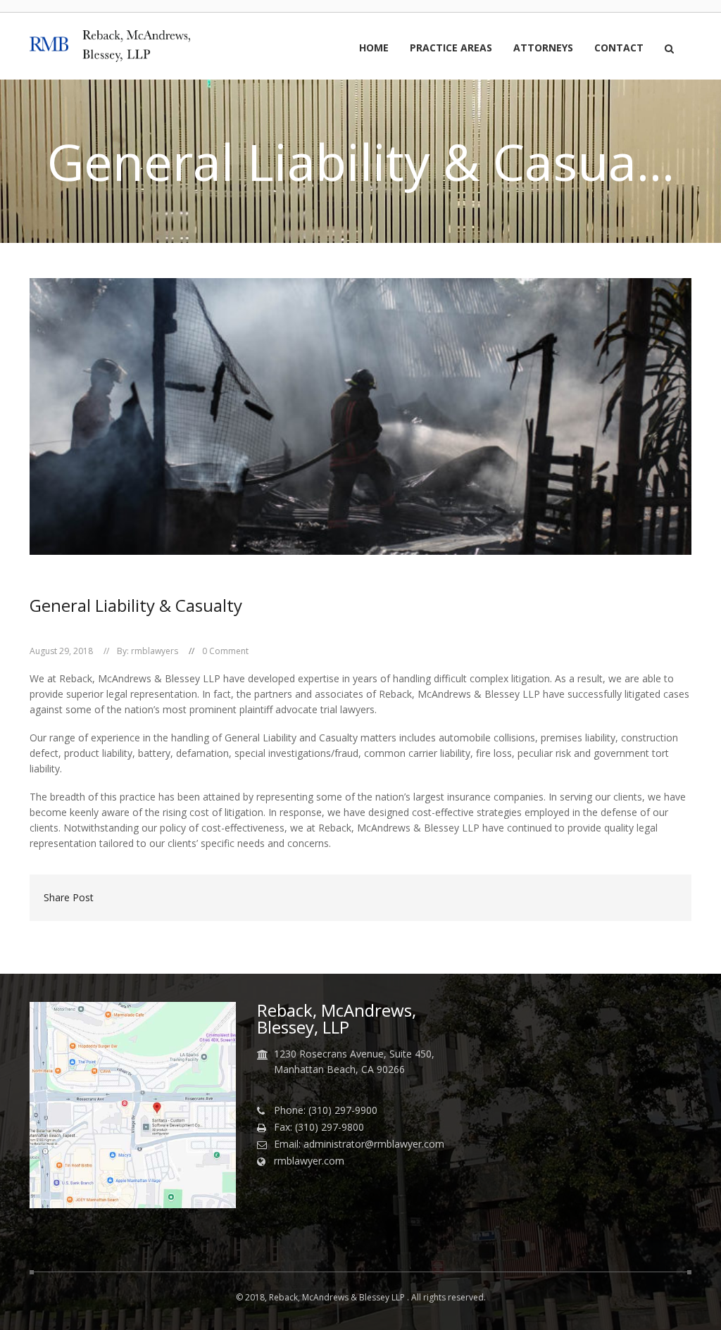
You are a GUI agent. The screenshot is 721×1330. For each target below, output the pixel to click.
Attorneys (543, 48)
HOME (374, 48)
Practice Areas (451, 48)
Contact (619, 48)
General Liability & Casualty (136, 605)
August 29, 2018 (61, 651)
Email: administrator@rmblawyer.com (359, 1144)
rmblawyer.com (309, 1161)
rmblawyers (154, 651)
